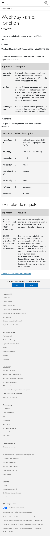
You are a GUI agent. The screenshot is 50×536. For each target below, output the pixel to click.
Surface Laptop (7, 301)
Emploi (5, 485)
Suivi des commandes (9, 351)
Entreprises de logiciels (10, 470)
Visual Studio (7, 474)
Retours (5, 347)
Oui (17, 285)
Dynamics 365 (7, 420)
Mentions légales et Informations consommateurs (17, 520)
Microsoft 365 (7, 317)
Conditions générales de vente (27, 524)
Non (31, 285)
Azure (4, 416)
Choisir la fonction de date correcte (16, 273)
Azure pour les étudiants (10, 397)
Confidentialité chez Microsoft (12, 493)
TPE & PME (6, 436)
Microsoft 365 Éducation (10, 382)
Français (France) (11, 504)
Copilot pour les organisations (12, 309)
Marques (40, 524)
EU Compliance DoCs (26, 528)
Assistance (6, 8)
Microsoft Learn (7, 451)
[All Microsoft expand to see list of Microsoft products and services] (3, 3)
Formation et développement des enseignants (16, 390)
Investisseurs (7, 497)
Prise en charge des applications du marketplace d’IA (18, 455)
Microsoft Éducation (9, 370)
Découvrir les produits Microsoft (12, 321)
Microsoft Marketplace (9, 462)
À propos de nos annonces (10, 528)
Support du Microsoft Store (11, 344)
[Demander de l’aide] (8, 3)
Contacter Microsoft (9, 517)
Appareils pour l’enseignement (12, 374)
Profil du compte (7, 336)
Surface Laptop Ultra (9, 305)
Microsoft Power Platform (10, 466)
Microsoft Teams (8, 432)
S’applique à (7, 28)
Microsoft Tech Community (11, 458)
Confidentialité (38, 520)
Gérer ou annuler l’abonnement (25, 517)
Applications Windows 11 (10, 325)
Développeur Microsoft (9, 447)
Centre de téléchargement (10, 340)
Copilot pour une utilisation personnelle (14, 313)
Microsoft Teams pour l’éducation (13, 378)
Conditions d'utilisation (10, 524)
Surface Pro (6, 298)
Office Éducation (7, 386)
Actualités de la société (10, 489)
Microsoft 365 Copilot (9, 428)
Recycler (5, 355)
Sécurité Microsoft (8, 412)
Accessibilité (37, 528)
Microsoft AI (6, 409)
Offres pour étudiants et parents (12, 394)
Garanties (6, 359)
